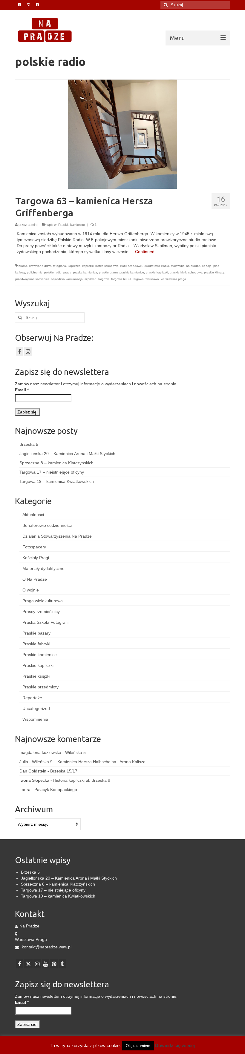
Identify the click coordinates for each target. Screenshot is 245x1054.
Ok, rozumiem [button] (138, 1046)
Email (22, 389)
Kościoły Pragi (35, 557)
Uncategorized (36, 708)
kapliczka (74, 265)
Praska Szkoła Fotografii (45, 622)
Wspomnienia (35, 719)
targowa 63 (119, 279)
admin (32, 224)
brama (23, 265)
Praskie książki (36, 676)
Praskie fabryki (36, 643)
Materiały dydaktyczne (43, 568)
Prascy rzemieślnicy (41, 611)
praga (67, 272)
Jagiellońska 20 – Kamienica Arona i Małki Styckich (67, 453)
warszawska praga (173, 279)
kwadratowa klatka (156, 265)
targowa (103, 279)
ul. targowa (136, 279)
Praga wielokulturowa (42, 600)
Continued (144, 251)
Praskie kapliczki (37, 665)
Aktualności (33, 514)
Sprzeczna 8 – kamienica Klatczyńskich (56, 462)
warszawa (152, 279)
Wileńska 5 (75, 752)
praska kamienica (85, 272)
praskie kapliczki (157, 272)
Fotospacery (34, 547)
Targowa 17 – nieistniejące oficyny (51, 472)
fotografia (59, 265)
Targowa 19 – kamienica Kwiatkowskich (56, 481)
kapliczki (88, 265)
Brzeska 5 (28, 444)
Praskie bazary (36, 633)
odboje (207, 265)
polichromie (34, 272)
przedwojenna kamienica (32, 279)
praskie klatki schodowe (186, 272)
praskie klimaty (214, 272)
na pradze (193, 265)
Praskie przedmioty (40, 687)
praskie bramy (108, 272)
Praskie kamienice (71, 224)
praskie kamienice (132, 272)
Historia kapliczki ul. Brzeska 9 (81, 780)
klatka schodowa (106, 265)
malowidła (177, 265)
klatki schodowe (131, 265)
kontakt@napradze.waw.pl (46, 947)
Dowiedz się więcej (175, 1045)
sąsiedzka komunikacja (67, 279)
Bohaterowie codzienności (47, 525)
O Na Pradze (34, 579)
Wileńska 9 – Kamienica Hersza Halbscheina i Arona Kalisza (89, 761)
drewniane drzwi (40, 265)
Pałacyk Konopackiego (55, 789)
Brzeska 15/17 (63, 771)
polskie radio (53, 272)
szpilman (91, 279)
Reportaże (32, 697)
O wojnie (30, 590)
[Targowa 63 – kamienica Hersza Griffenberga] (122, 133)
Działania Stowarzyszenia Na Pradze (57, 536)
